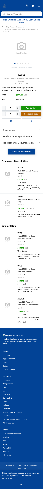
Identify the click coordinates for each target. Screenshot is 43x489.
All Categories (8, 423)
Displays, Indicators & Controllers (15, 419)
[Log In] (27, 6)
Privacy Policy (11, 465)
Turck (5, 444)
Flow (5, 387)
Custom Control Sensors (12, 434)
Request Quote (31, 114)
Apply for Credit (9, 359)
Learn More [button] (7, 478)
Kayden (6, 437)
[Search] (3, 14)
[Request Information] (11, 121)
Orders (5, 366)
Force (5, 402)
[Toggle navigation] (39, 6)
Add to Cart (31, 108)
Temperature (8, 384)
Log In (5, 362)
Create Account (9, 369)
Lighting (6, 405)
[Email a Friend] (31, 121)
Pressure (6, 380)
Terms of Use (21, 468)
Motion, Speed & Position (12, 412)
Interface (6, 394)
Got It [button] (21, 484)
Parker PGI (7, 448)
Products (7, 376)
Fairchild (6, 451)
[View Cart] (32, 6)
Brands (6, 430)
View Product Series (21, 151)
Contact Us (7, 355)
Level (5, 391)
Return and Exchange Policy (28, 465)
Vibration (6, 416)
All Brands (7, 455)
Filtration (6, 409)
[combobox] (21, 14)
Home (5, 351)
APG (4, 441)
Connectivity (8, 398)
